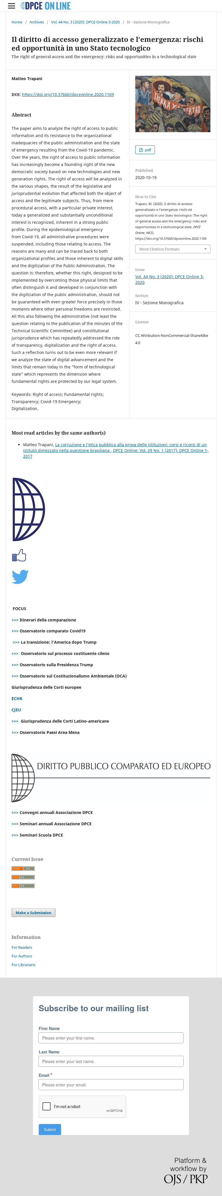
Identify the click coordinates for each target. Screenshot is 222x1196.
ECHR (17, 698)
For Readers (22, 947)
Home (17, 22)
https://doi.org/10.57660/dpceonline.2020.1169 (68, 94)
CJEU (16, 710)
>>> (15, 620)
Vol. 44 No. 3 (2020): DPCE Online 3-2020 (85, 22)
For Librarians (23, 964)
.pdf (147, 149)
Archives (36, 22)
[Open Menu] (11, 6)
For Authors (22, 956)
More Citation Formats (159, 249)
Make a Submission (33, 912)
